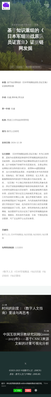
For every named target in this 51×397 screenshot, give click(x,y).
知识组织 (37, 234)
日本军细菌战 (17, 234)
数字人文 (6, 234)
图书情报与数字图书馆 (21, 24)
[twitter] (25, 364)
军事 (36, 24)
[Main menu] (46, 5)
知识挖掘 (28, 234)
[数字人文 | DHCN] (6, 5)
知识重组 (16, 275)
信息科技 (19, 67)
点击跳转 (19, 247)
